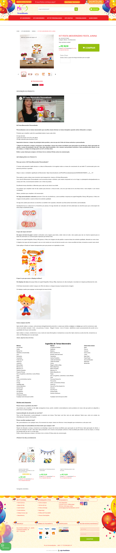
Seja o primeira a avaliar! (64, 42)
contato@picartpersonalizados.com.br (69, 508)
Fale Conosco (76, 2)
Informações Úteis (44, 500)
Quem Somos (93, 18)
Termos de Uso (42, 505)
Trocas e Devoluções (44, 515)
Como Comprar (43, 502)
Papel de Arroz (64, 23)
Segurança (41, 510)
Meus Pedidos (68, 2)
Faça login (28, 2)
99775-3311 (52, 1)
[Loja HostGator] (63, 550)
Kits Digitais (69, 18)
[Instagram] (81, 503)
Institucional (21, 500)
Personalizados (81, 18)
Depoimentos (52, 23)
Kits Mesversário (38, 18)
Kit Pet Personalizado (54, 18)
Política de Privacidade (45, 513)
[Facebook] (85, 503)
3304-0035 (39, 1)
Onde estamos (21, 510)
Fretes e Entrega (43, 508)
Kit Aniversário (25, 18)
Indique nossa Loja (22, 513)
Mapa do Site (20, 505)
